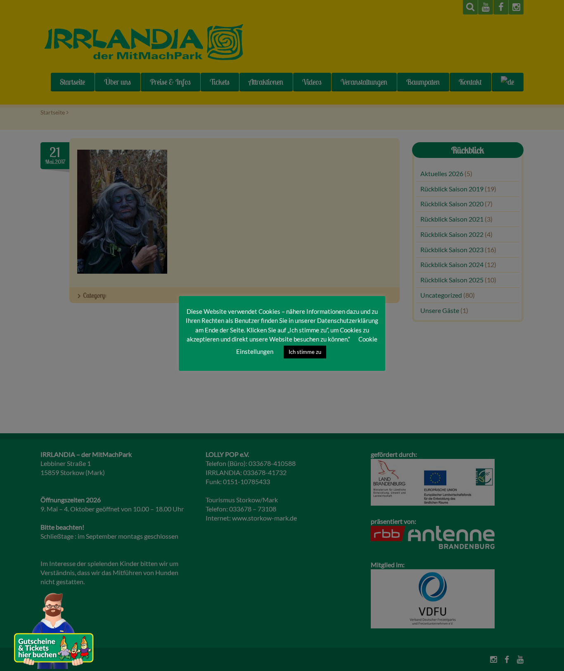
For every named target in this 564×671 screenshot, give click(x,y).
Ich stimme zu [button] (305, 352)
